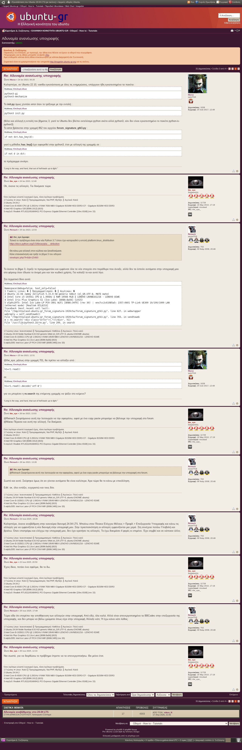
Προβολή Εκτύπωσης (232, 30)
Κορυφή (237, 171)
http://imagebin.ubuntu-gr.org (63, 62)
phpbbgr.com (133, 736)
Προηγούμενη (10, 694)
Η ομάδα (149, 740)
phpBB (119, 730)
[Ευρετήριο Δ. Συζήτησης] (37, 17)
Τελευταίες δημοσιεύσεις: (74, 694)
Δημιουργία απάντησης (7, 69)
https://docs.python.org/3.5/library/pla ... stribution (35, 244)
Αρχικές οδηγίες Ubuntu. (69, 2)
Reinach (14, 230)
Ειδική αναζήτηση (232, 23)
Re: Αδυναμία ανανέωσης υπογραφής (32, 76)
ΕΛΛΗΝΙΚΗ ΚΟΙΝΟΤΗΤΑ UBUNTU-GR (49, 31)
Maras (13, 80)
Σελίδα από (219, 69)
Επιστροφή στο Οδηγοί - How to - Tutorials (23, 723)
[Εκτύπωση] (233, 171)
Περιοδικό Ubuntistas (54, 6)
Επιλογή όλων (20, 89)
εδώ (47, 55)
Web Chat (69, 6)
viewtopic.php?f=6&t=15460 (24, 257)
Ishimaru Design (133, 732)
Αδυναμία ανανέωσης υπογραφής (30, 38)
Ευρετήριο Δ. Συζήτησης (17, 31)
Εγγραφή (224, 2)
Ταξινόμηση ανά (123, 694)
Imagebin (80, 6)
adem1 (19, 43)
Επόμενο (234, 694)
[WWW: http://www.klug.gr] (190, 214)
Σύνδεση (236, 2)
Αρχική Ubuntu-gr (10, 6)
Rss (192, 2)
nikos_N (168, 712)
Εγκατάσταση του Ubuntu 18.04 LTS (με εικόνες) (34, 2)
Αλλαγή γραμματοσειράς (237, 30)
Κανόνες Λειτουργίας (134, 740)
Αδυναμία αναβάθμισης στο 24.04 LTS (26, 712)
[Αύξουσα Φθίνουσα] (169, 694)
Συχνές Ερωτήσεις (207, 2)
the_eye (13, 181)
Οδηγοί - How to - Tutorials (31, 6)
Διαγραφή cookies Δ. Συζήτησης (210, 740)
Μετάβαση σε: (122, 723)
